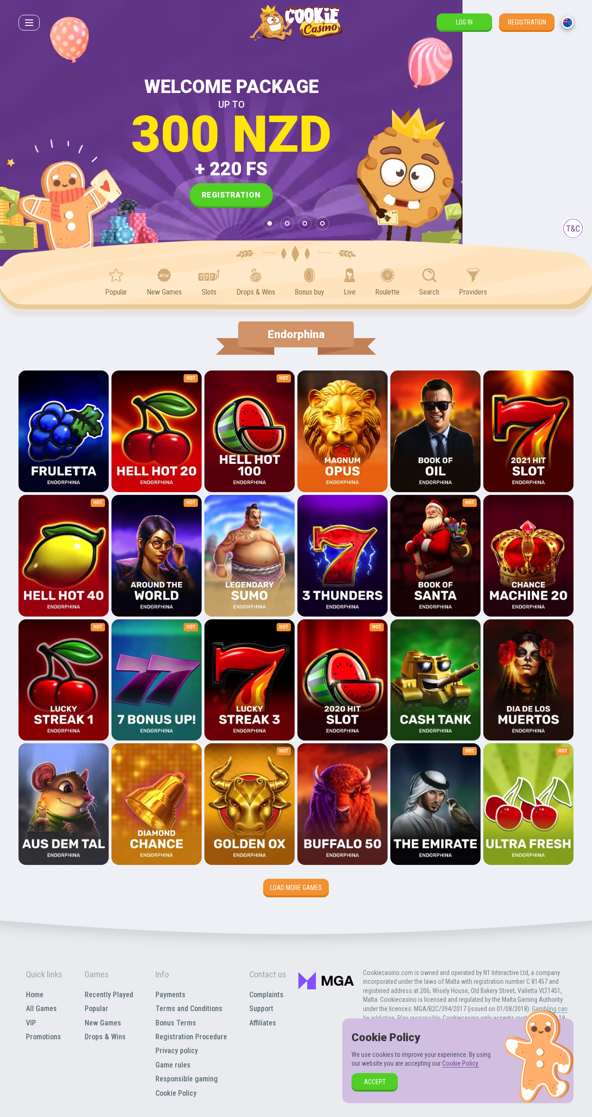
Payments (170, 994)
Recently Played (109, 994)
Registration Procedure (191, 1036)
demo (64, 456)
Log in (464, 22)
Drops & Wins (105, 1036)
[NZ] (567, 23)
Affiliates (262, 1022)
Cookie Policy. (460, 1063)
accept (375, 1082)
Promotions (43, 1036)
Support (261, 1008)
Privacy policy (176, 1050)
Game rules (173, 1065)
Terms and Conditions (188, 1008)
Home (34, 994)
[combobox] (567, 23)
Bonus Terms (175, 1022)
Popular (96, 1008)
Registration (527, 22)
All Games (41, 1008)
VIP (31, 1022)
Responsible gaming (186, 1078)
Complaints (266, 994)
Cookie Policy (176, 1093)
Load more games (296, 887)
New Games (103, 1022)
